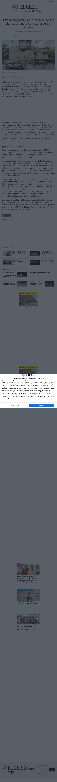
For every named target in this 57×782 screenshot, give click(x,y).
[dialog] (28, 391)
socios (16, 380)
